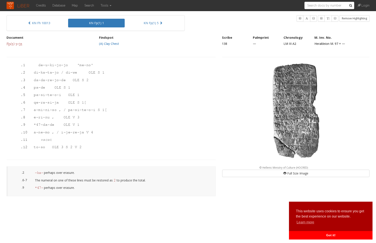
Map (75, 5)
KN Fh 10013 (40, 23)
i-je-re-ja (73, 132)
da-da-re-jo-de (51, 80)
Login (365, 5)
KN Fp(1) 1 (96, 23)
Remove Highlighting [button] (354, 18)
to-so (40, 147)
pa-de (40, 87)
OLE (93, 72)
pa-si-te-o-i (49, 95)
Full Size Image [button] (297, 173)
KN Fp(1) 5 (151, 23)
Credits (41, 5)
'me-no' (85, 65)
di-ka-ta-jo (47, 72)
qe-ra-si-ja (47, 102)
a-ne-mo (43, 132)
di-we (72, 72)
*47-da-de (45, 125)
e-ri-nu (43, 117)
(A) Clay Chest (109, 44)
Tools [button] (105, 5)
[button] (300, 18)
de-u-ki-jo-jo (54, 65)
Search (89, 5)
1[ (84, 102)
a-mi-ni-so (46, 110)
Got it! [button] (331, 235)
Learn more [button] (305, 222)
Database (58, 5)
